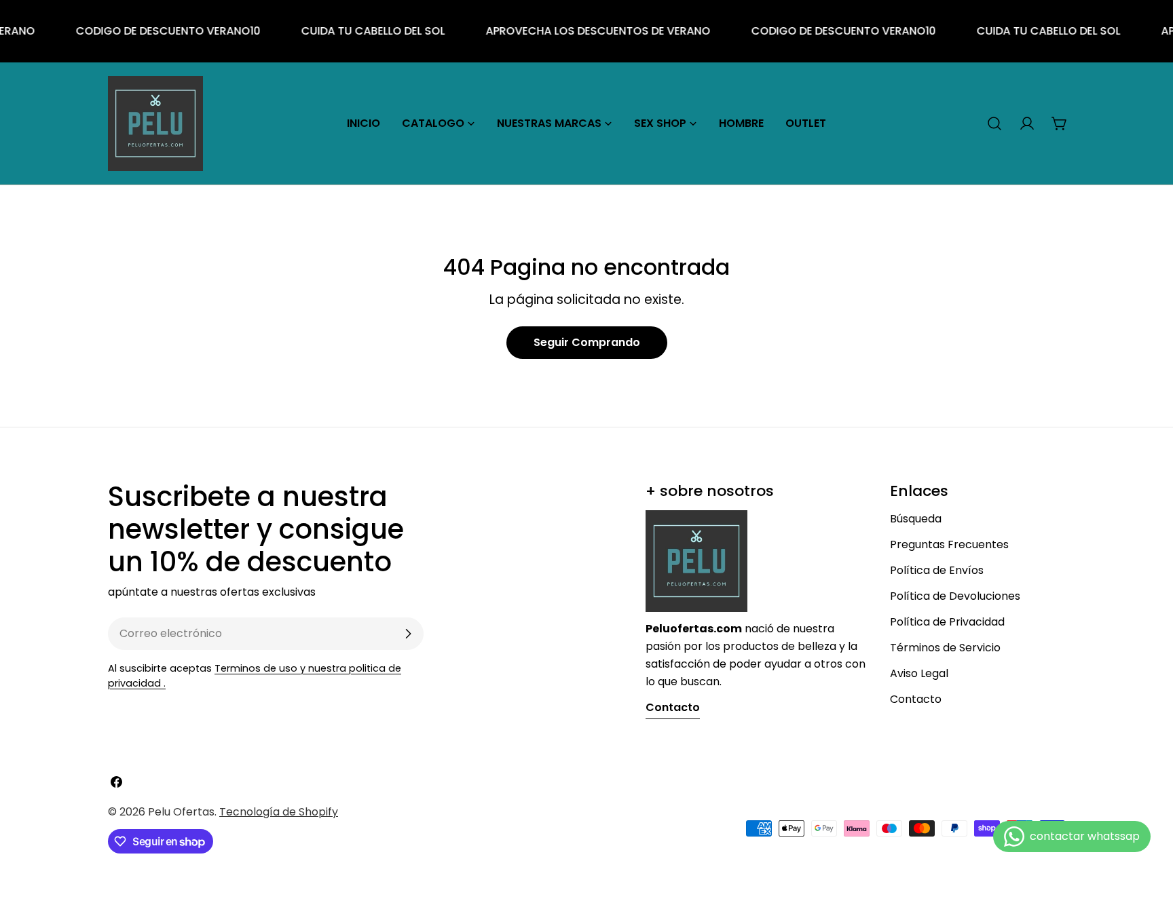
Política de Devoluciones (955, 596)
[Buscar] (994, 123)
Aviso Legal (919, 673)
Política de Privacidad (947, 622)
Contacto (916, 699)
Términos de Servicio (945, 647)
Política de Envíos (937, 570)
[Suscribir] (408, 633)
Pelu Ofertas (181, 812)
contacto (673, 707)
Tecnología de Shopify (278, 812)
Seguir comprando (587, 342)
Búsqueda (916, 518)
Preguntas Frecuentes (949, 544)
